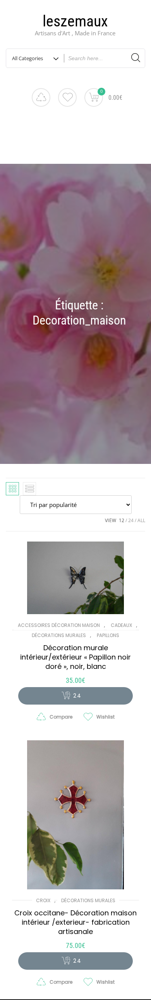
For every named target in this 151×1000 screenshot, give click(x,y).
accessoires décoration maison (59, 625)
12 (121, 520)
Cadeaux (121, 625)
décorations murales (59, 635)
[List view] (29, 488)
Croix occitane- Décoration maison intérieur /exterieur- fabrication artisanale (75, 922)
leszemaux (75, 21)
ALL (141, 520)
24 (131, 520)
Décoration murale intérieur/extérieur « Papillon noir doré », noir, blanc (75, 657)
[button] (75, 696)
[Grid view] (12, 488)
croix (43, 900)
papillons (108, 635)
